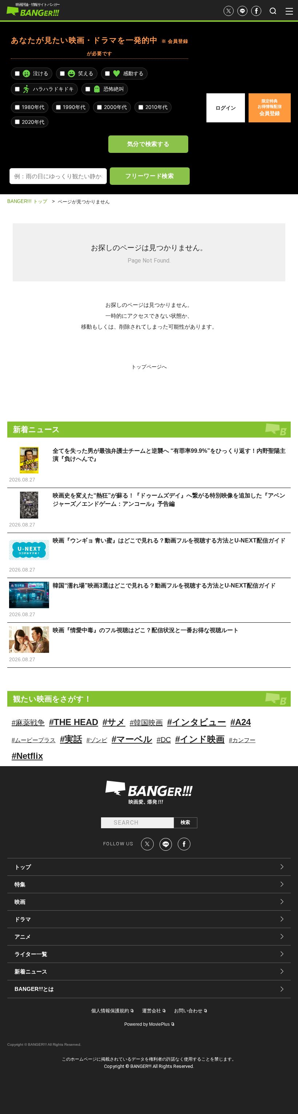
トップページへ (149, 366)
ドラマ (23, 919)
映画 (20, 902)
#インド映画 (200, 739)
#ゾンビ (96, 740)
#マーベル (132, 739)
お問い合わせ (188, 1010)
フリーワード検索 (149, 175)
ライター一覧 (31, 954)
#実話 (71, 739)
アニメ (23, 937)
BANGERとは (34, 989)
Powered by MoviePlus (147, 1024)
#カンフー (242, 740)
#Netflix (27, 756)
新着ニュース (31, 971)
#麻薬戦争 (28, 723)
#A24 (240, 722)
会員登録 (270, 107)
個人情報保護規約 (110, 1010)
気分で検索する (148, 143)
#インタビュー (196, 722)
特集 (20, 884)
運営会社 (151, 1010)
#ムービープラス (34, 740)
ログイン (226, 108)
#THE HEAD (73, 722)
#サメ (113, 722)
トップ (23, 867)
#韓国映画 (146, 723)
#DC (164, 740)
